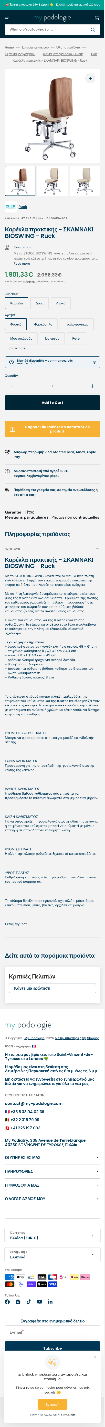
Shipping (29, 278)
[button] (6, 18)
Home (9, 47)
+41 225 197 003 (25, 1188)
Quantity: (12, 381)
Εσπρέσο (20, 351)
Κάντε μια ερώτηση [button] (32, 1035)
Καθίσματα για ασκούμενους (63, 54)
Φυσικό (18, 323)
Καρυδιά (19, 302)
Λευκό (63, 302)
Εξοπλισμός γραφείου (20, 54)
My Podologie (34, 1085)
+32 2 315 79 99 (24, 1180)
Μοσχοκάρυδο (60, 337)
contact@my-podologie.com (33, 1164)
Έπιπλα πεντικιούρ (35, 47)
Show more (65, 349)
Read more (30, 260)
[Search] (86, 29)
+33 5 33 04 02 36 (27, 1172)
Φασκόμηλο (46, 323)
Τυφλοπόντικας (24, 337)
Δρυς (42, 302)
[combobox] (49, 29)
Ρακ (8, 61)
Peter (44, 351)
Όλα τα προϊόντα (68, 47)
